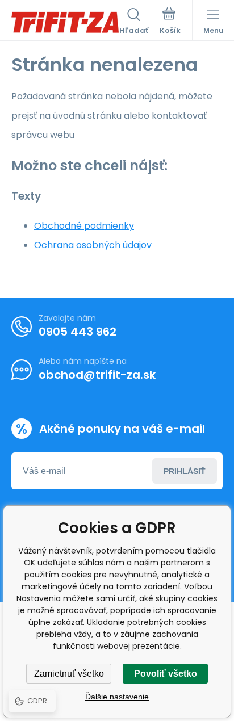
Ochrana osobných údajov (93, 244)
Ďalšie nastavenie (117, 696)
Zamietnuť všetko (69, 673)
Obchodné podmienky (84, 225)
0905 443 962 (77, 331)
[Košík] (170, 22)
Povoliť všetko (165, 673)
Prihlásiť (185, 471)
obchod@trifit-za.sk (97, 375)
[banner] (65, 22)
